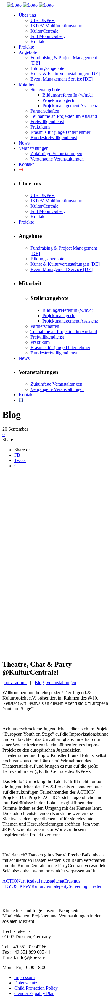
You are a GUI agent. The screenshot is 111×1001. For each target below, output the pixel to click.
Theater (94, 886)
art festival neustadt (39, 880)
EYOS (11, 886)
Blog (39, 682)
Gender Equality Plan (34, 993)
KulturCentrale (45, 886)
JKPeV (24, 886)
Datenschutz (25, 982)
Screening (78, 886)
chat (60, 880)
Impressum (24, 977)
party (64, 886)
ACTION (11, 880)
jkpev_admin (14, 682)
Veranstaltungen (61, 682)
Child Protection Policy (36, 988)
